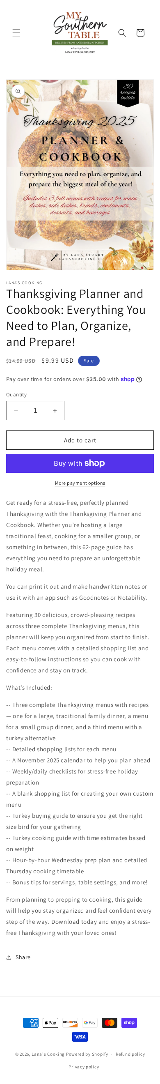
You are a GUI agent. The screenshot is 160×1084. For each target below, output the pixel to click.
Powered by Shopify (87, 1054)
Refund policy (130, 1054)
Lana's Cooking (48, 1054)
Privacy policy (84, 1067)
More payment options (80, 483)
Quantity (16, 394)
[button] (16, 33)
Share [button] (23, 957)
